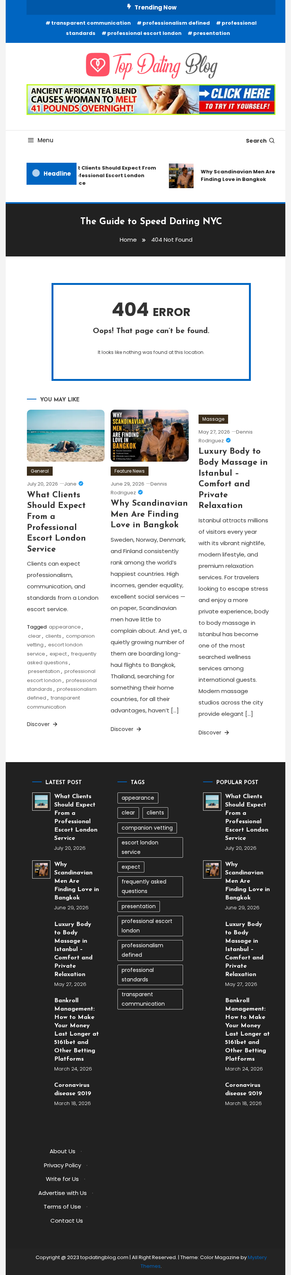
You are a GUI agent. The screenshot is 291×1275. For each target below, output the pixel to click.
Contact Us (66, 1221)
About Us (62, 1151)
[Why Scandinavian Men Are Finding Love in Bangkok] (41, 869)
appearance (65, 626)
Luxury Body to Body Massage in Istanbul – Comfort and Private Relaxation (73, 949)
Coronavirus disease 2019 (72, 1089)
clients (53, 636)
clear (34, 636)
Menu (45, 140)
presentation (211, 33)
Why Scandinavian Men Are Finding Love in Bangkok (149, 514)
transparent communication (91, 23)
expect (58, 653)
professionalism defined (176, 23)
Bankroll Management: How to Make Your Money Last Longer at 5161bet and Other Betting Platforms (76, 1030)
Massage (213, 419)
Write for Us (62, 1179)
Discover (39, 724)
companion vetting (147, 828)
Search (256, 141)
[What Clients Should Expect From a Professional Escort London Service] (41, 801)
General (40, 471)
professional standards (138, 974)
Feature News (129, 471)
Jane (70, 483)
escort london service (140, 847)
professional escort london (144, 33)
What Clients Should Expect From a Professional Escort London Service (106, 175)
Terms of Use (62, 1207)
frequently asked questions (144, 886)
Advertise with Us (62, 1193)
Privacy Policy (62, 1165)
